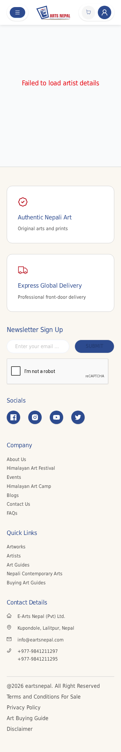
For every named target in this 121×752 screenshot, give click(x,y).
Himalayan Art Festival (31, 468)
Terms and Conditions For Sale (44, 697)
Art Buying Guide (27, 718)
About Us (16, 459)
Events (14, 477)
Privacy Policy (24, 707)
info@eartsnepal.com (40, 639)
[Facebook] (13, 417)
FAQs (12, 513)
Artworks (16, 546)
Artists (14, 555)
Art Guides (18, 565)
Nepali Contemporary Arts (35, 573)
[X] (78, 417)
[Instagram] (35, 417)
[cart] (88, 12)
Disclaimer (20, 729)
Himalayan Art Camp (29, 486)
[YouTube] (56, 417)
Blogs (13, 495)
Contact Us (18, 504)
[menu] (17, 12)
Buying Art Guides (26, 582)
